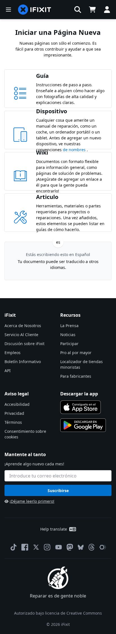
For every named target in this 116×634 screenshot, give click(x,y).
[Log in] (107, 9)
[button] (77, 9)
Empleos (13, 352)
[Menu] (8, 9)
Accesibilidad (17, 404)
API (8, 370)
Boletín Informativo (23, 361)
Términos (13, 422)
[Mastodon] (69, 547)
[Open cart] (92, 9)
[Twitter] (36, 547)
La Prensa (69, 325)
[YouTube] (58, 547)
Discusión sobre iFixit (24, 343)
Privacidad (14, 413)
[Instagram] (47, 547)
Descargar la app (79, 394)
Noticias (67, 334)
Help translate (53, 529)
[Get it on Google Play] (83, 425)
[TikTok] (13, 547)
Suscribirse (58, 490)
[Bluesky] (81, 547)
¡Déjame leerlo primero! (32, 501)
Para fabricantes (75, 376)
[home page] (34, 9)
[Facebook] (24, 547)
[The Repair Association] (102, 547)
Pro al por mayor (76, 352)
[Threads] (91, 547)
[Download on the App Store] (80, 407)
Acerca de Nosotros (23, 325)
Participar (69, 343)
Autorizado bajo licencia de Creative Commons (58, 613)
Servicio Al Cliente (21, 334)
